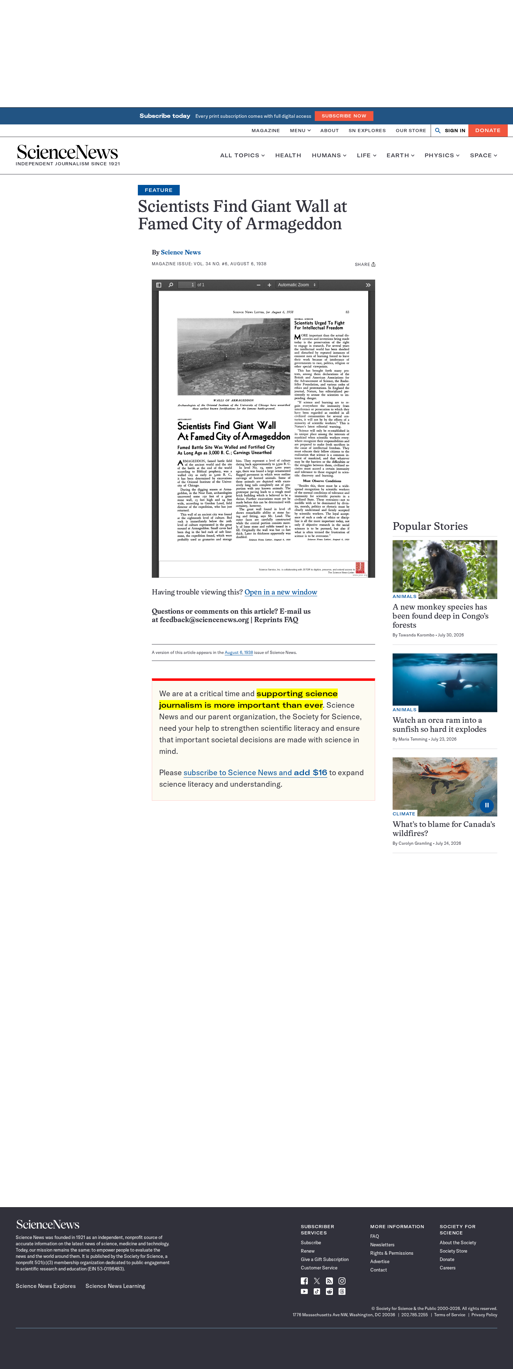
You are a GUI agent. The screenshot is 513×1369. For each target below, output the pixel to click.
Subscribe (311, 1242)
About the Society (458, 1242)
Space (481, 155)
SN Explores (367, 130)
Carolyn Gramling (415, 843)
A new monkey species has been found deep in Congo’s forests (441, 616)
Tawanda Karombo (416, 634)
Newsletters (382, 1244)
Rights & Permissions (392, 1253)
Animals (405, 596)
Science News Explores (46, 1285)
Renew (307, 1251)
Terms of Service (449, 1314)
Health (288, 155)
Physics (439, 155)
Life (364, 155)
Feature (159, 190)
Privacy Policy (484, 1314)
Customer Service (319, 1267)
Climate (404, 813)
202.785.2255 (414, 1314)
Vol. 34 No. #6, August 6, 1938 (230, 263)
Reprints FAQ (276, 620)
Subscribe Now (344, 115)
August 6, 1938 (239, 652)
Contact (378, 1270)
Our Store (411, 130)
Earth (398, 155)
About (329, 130)
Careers (448, 1267)
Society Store (453, 1251)
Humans (327, 155)
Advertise (379, 1261)
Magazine (266, 130)
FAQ (374, 1236)
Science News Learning (115, 1285)
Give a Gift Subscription (325, 1259)
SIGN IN (455, 130)
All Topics (240, 155)
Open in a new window (281, 592)
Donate (488, 130)
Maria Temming (413, 739)
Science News (181, 253)
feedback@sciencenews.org (204, 620)
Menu (298, 130)
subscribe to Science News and (255, 772)
